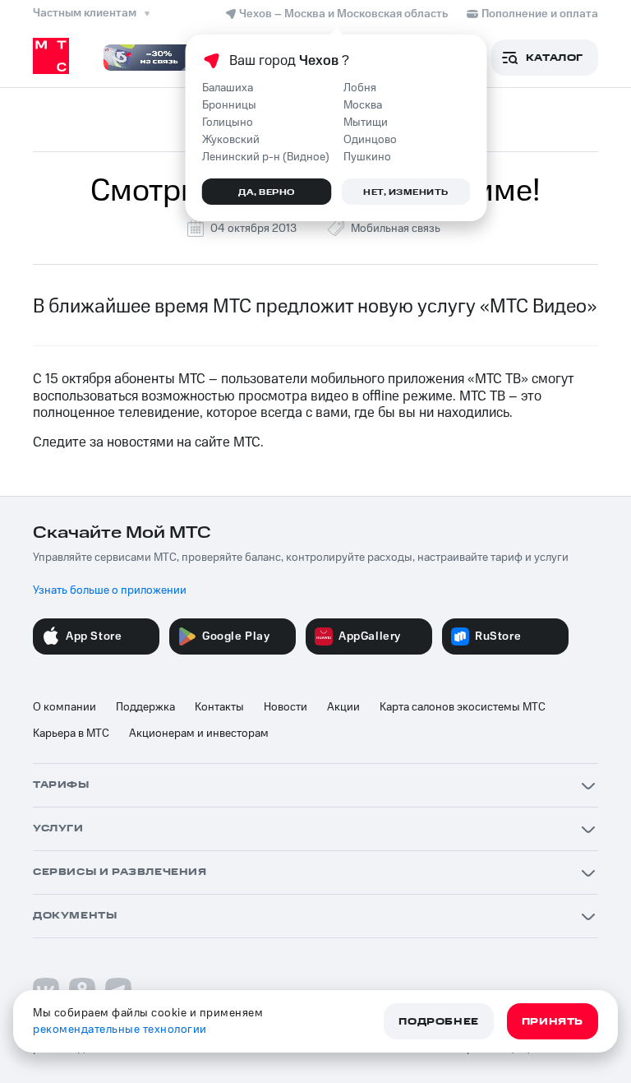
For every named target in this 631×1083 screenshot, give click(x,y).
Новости (285, 707)
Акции (343, 707)
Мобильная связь (395, 228)
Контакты (219, 707)
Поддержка (145, 707)
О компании (64, 707)
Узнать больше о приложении (110, 590)
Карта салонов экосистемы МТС (463, 707)
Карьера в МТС (71, 733)
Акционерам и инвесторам (199, 733)
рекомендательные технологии (120, 1029)
